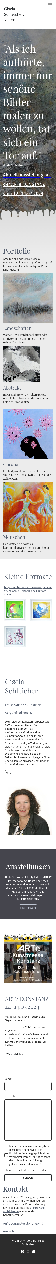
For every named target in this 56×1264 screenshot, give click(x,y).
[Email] (28, 1251)
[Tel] (33, 1251)
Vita (8, 773)
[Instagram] (22, 1251)
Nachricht (10, 1096)
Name (8, 1079)
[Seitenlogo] (15, 25)
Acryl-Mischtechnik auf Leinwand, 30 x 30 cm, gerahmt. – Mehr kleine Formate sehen (28, 590)
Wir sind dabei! (15, 1054)
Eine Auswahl (28, 907)
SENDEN (28, 1177)
